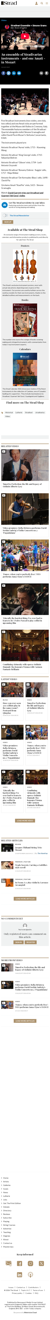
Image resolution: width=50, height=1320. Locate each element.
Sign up (7, 222)
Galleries (7, 1185)
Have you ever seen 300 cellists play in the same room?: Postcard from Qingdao (12, 708)
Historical (9, 412)
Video (4, 20)
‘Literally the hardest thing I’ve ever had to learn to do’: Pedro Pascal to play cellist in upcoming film (22, 620)
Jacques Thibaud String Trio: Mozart (28, 848)
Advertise (7, 1228)
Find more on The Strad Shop (25, 402)
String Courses (9, 1225)
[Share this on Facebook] (3, 73)
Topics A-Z (25, 1290)
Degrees (6, 1236)
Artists (6, 1181)
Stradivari (29, 412)
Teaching (7, 1232)
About (5, 1239)
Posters (25, 245)
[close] (48, 68)
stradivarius (40, 412)
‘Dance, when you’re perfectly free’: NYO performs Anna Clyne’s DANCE (22, 575)
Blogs (5, 700)
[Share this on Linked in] (14, 73)
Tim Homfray (42, 853)
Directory (7, 1210)
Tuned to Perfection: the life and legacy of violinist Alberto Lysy (22, 485)
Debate (6, 1207)
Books (25, 299)
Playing (6, 1221)
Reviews (6, 1214)
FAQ (36, 1293)
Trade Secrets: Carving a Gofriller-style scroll (31, 866)
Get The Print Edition (12, 1203)
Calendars (25, 349)
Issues (5, 1189)
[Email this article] (19, 73)
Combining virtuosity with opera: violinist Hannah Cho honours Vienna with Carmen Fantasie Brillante (22, 667)
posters (38, 235)
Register (31, 942)
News (5, 1192)
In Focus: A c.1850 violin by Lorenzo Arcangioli (31, 883)
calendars (5, 237)
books (44, 235)
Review (18, 844)
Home (5, 1178)
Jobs (5, 1199)
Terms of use (38, 1290)
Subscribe (7, 1218)
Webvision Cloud (30, 1312)
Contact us (7, 1243)
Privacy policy (17, 1293)
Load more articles (25, 899)
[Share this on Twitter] (8, 73)
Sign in (16, 68)
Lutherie (19, 412)
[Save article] (46, 73)
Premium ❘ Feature (23, 862)
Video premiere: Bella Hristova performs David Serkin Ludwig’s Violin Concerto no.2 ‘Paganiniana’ (25, 530)
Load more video (25, 821)
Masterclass (8, 1247)
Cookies (28, 1293)
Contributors (33, 1287)
